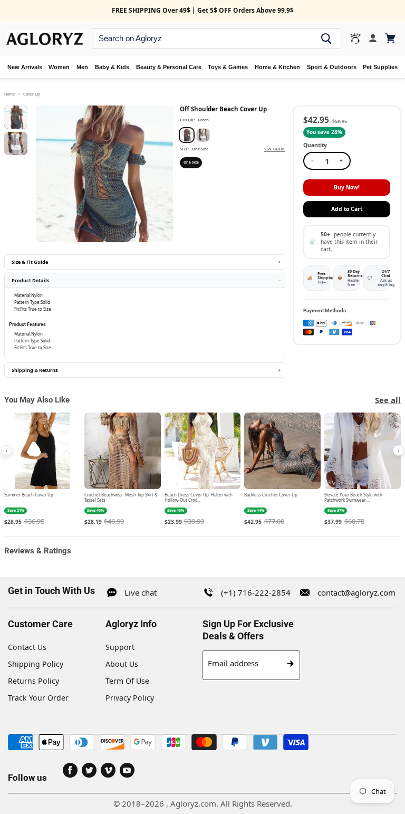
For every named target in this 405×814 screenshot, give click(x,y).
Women (59, 67)
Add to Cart (346, 209)
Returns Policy (33, 681)
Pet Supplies (380, 67)
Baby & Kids (112, 67)
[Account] (373, 38)
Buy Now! (347, 187)
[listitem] (42, 469)
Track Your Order (38, 698)
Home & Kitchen (277, 67)
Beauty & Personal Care (168, 67)
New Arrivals (24, 67)
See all (388, 400)
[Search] (326, 38)
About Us (121, 664)
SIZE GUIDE (274, 148)
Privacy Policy (129, 698)
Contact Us (27, 647)
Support (119, 647)
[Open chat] (355, 38)
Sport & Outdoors (331, 67)
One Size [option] (191, 162)
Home (9, 94)
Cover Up (31, 94)
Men (82, 67)
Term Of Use (127, 681)
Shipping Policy (35, 664)
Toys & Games (228, 67)
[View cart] (391, 38)
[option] (187, 135)
